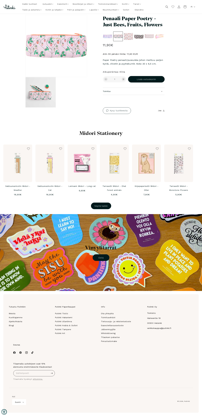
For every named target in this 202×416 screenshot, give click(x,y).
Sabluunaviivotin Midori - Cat (50, 188)
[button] (47, 4)
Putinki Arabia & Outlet (66, 325)
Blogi (11, 325)
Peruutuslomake (109, 341)
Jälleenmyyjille (108, 329)
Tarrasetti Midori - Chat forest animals (114, 188)
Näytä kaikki (101, 206)
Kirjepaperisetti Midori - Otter (146, 188)
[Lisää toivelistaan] (81, 21)
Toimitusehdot (108, 317)
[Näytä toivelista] (173, 7)
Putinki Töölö (61, 313)
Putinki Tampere (63, 329)
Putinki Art (60, 333)
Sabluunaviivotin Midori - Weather (17, 188)
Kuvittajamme (15, 317)
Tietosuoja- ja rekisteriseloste (116, 321)
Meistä (12, 313)
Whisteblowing (108, 333)
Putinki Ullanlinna (63, 321)
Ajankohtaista (15, 321)
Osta (101, 257)
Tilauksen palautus (110, 337)
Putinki (187, 401)
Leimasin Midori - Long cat (82, 186)
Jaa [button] (159, 110)
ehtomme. (38, 379)
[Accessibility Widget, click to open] (4, 412)
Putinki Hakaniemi (63, 317)
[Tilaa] (52, 373)
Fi (191, 7)
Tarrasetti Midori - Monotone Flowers (178, 188)
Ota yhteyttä (107, 313)
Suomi (18, 402)
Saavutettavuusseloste (112, 325)
